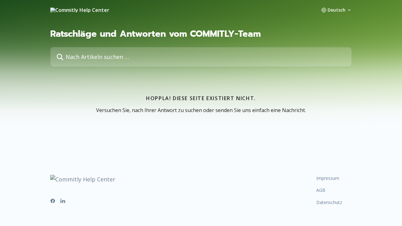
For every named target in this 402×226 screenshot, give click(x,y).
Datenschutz (329, 202)
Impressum (327, 178)
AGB (320, 190)
